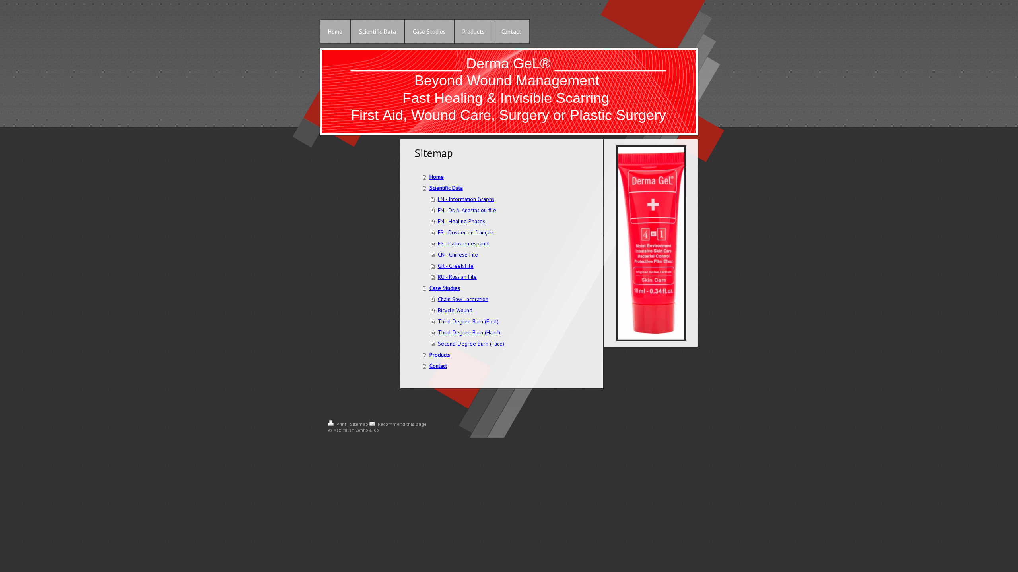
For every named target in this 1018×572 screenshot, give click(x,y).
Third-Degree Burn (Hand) (469, 332)
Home (436, 176)
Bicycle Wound (455, 310)
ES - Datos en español (464, 243)
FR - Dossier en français (466, 232)
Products (439, 354)
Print (341, 424)
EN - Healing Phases (461, 221)
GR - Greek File (456, 265)
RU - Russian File (457, 276)
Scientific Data (446, 187)
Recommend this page (402, 424)
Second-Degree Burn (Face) (471, 343)
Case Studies (444, 288)
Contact (438, 365)
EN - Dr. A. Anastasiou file (467, 210)
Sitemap (359, 424)
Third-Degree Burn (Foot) (468, 321)
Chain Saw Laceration (463, 299)
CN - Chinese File (458, 254)
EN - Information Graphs (466, 199)
